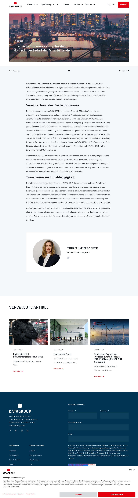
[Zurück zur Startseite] (15, 4)
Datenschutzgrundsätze (100, 448)
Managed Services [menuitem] (36, 455)
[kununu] (16, 430)
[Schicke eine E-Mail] (68, 258)
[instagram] (22, 430)
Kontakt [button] (123, 4)
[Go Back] (69, 71)
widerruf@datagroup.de (120, 455)
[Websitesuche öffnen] (108, 4)
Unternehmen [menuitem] (14, 446)
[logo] (20, 408)
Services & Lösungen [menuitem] (37, 446)
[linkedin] (26, 430)
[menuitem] (31, 4)
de (113, 4)
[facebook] (10, 430)
